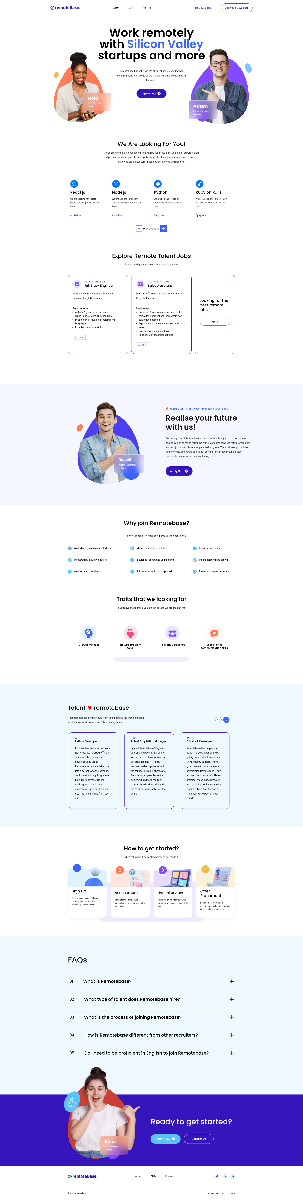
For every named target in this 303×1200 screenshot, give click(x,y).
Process (147, 7)
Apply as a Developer (236, 7)
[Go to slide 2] (147, 229)
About (116, 7)
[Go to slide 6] (158, 229)
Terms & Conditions (215, 1193)
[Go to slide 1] (144, 229)
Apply (215, 321)
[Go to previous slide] (139, 228)
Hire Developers (202, 7)
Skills (131, 7)
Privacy (232, 1193)
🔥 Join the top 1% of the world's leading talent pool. (197, 408)
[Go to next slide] (163, 228)
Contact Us (198, 1139)
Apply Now (149, 93)
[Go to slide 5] (155, 229)
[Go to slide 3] (150, 229)
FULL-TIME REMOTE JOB (95, 282)
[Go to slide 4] (152, 229)
